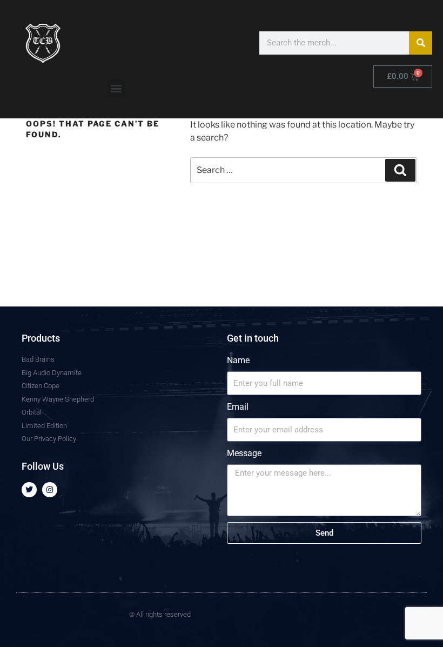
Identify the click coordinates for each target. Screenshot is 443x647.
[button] (116, 88)
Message (244, 453)
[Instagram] (49, 489)
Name (238, 360)
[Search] (420, 43)
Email (238, 407)
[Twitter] (29, 489)
